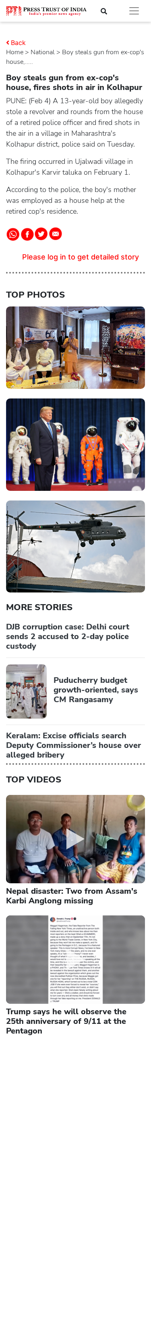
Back (18, 43)
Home (14, 52)
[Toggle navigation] (134, 10)
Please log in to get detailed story (80, 257)
